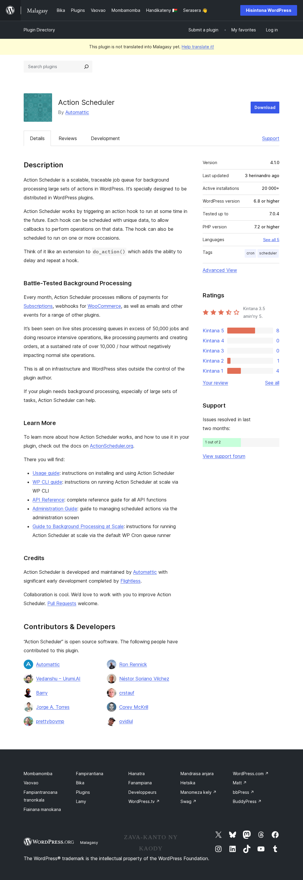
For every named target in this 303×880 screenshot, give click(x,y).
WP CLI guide (47, 482)
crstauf (126, 693)
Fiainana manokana (42, 809)
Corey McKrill (133, 707)
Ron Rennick (133, 664)
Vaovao (31, 782)
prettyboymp (50, 721)
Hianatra (136, 773)
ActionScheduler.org (111, 446)
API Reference (48, 500)
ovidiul (126, 721)
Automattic (77, 112)
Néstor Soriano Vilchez (144, 679)
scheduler (268, 253)
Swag (188, 801)
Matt (240, 782)
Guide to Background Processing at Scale (78, 526)
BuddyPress (247, 801)
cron (250, 253)
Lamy (81, 801)
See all (272, 383)
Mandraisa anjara (197, 773)
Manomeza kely (198, 792)
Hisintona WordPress (268, 10)
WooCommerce (104, 306)
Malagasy (89, 842)
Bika (80, 782)
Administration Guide (55, 509)
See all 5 (271, 239)
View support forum (224, 456)
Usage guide (46, 473)
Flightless (130, 581)
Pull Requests (61, 603)
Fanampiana (140, 782)
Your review (215, 383)
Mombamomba (38, 773)
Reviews (68, 138)
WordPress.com (251, 773)
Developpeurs (142, 792)
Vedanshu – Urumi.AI (58, 679)
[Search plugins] (86, 67)
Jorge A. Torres (53, 707)
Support (270, 138)
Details (37, 138)
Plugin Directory (39, 29)
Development (105, 138)
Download (264, 107)
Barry (42, 693)
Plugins (83, 792)
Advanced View (220, 270)
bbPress (243, 792)
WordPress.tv (144, 801)
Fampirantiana (89, 773)
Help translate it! (198, 46)
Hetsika (187, 782)
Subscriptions (38, 306)
